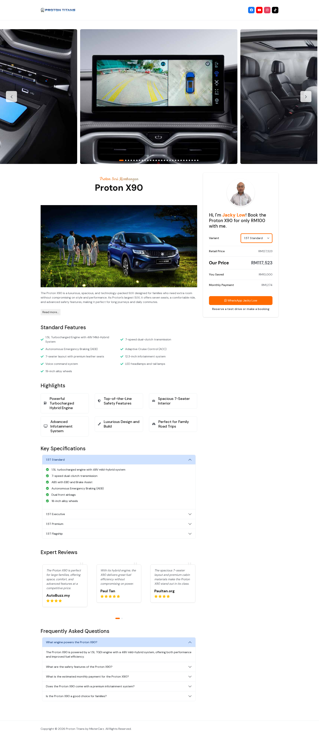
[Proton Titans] (58, 10)
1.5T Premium (54, 524)
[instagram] (267, 10)
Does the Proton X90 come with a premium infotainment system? (90, 686)
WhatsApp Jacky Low (242, 300)
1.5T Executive (55, 514)
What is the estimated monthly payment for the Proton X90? (87, 676)
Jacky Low (233, 215)
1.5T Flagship (54, 534)
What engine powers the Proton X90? (71, 642)
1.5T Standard (55, 460)
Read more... (50, 312)
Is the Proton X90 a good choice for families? (76, 696)
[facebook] (251, 10)
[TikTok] (275, 10)
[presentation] (11, 96)
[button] (121, 160)
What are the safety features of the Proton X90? (79, 667)
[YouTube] (259, 10)
